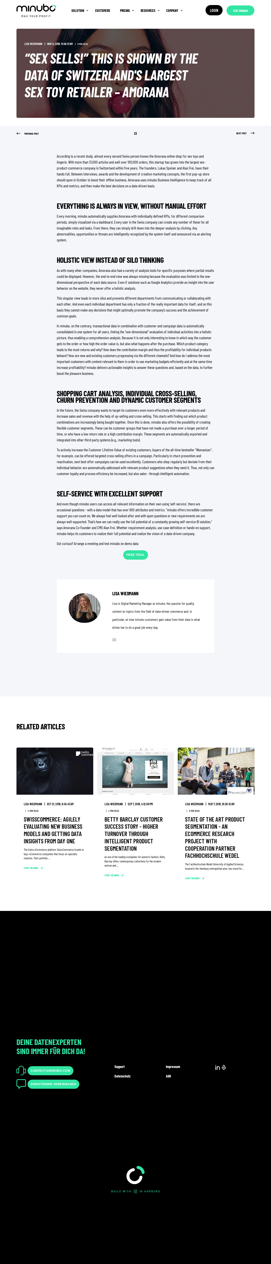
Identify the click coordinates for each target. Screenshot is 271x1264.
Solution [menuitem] (77, 10)
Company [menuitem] (172, 10)
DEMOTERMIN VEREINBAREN (53, 1084)
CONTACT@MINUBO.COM (50, 1070)
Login (214, 10)
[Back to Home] (36, 28)
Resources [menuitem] (148, 10)
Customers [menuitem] (102, 10)
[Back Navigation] (135, 133)
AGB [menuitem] (168, 1076)
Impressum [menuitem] (173, 1066)
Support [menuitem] (119, 1066)
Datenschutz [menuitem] (122, 1076)
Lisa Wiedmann (33, 44)
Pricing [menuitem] (125, 10)
